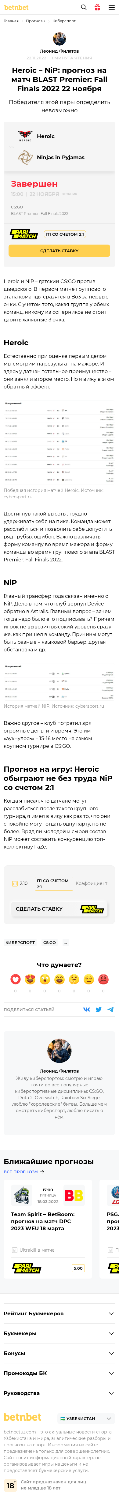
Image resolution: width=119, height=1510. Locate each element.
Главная (11, 21)
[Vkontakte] (86, 1009)
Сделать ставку (59, 250)
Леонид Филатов (59, 51)
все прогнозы (21, 1171)
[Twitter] (98, 1009)
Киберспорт (64, 21)
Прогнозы (35, 21)
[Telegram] (110, 1009)
